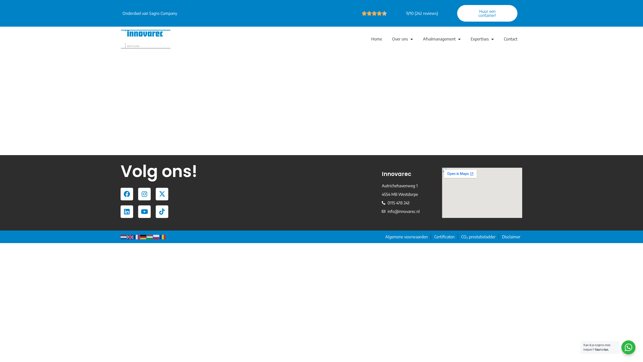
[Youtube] (144, 211)
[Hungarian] (150, 236)
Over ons (400, 38)
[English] (130, 236)
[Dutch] (124, 236)
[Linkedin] (127, 211)
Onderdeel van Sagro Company (150, 13)
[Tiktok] (162, 211)
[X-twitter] (162, 194)
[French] (137, 236)
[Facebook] (127, 194)
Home (376, 38)
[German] (143, 236)
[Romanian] (163, 236)
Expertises (480, 38)
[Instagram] (144, 194)
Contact (510, 38)
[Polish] (156, 236)
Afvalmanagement (439, 38)
